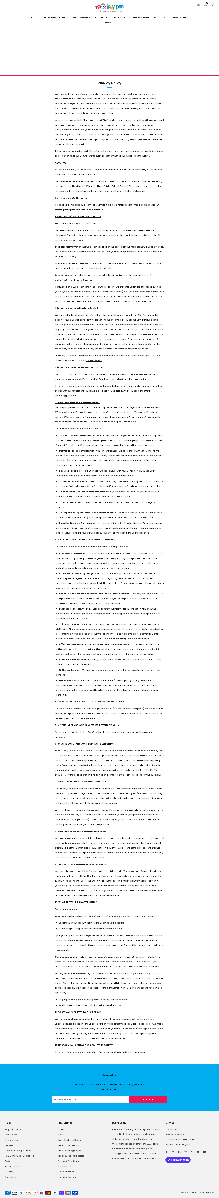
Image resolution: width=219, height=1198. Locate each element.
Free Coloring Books (84, 17)
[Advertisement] (109, 51)
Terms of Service (67, 1177)
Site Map (9, 1171)
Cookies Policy (66, 1171)
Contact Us (10, 1177)
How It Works (11, 1134)
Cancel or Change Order (18, 1150)
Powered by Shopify (181, 1192)
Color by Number (139, 17)
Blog (60, 1134)
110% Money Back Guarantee (19, 1155)
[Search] (212, 4)
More (108, 22)
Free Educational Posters (71, 1155)
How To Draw (181, 17)
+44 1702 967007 (173, 1129)
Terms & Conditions (68, 1161)
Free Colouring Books (69, 1145)
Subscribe (148, 1099)
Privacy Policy (65, 1166)
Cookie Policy (118, 638)
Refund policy (12, 1166)
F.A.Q (7, 1161)
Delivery (9, 1145)
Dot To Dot (161, 17)
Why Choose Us (13, 1129)
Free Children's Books (54, 17)
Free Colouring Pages (69, 1150)
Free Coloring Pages (113, 17)
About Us (63, 1129)
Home (33, 17)
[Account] (198, 4)
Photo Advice (12, 1140)
